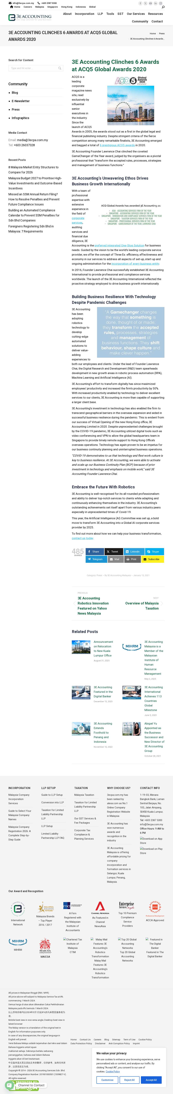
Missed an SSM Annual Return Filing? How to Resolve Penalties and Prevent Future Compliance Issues (33, 199)
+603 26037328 (24, 145)
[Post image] (81, 647)
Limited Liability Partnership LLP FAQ (52, 835)
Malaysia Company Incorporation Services (18, 799)
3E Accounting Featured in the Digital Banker (103, 692)
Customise (107, 1080)
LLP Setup (47, 826)
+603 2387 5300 (49, 3)
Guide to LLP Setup (52, 794)
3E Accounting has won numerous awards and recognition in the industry (117, 832)
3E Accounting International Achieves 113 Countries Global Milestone (153, 699)
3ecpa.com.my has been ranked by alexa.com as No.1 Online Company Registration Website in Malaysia (118, 805)
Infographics (20, 118)
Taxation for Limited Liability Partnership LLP (52, 814)
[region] (129, 1067)
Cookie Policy (113, 1071)
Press (16, 109)
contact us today (82, 538)
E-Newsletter (21, 101)
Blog (15, 92)
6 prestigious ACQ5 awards (117, 145)
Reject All (129, 1080)
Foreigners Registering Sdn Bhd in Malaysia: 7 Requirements (31, 229)
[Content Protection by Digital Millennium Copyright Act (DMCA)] (23, 1090)
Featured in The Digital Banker (155, 954)
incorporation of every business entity (135, 263)
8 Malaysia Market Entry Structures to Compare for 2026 (33, 169)
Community (18, 84)
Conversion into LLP (52, 802)
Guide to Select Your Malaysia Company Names (19, 815)
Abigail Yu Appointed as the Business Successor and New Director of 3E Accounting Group (154, 737)
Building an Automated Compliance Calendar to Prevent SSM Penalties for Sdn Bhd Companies (33, 215)
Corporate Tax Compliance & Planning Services (84, 834)
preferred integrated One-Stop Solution (119, 245)
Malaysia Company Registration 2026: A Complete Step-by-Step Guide (19, 833)
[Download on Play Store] (152, 851)
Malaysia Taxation (84, 794)
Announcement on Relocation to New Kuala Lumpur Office (103, 648)
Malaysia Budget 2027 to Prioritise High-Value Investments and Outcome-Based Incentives (35, 183)
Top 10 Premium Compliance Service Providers (127, 919)
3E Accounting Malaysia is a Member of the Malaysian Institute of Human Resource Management (153, 657)
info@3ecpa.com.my (23, 3)
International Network (18, 922)
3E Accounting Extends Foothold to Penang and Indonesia (103, 732)
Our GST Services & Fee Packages (85, 820)
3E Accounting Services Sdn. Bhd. (48, 1070)
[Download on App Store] (152, 841)
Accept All (151, 1080)
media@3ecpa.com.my (32, 140)
